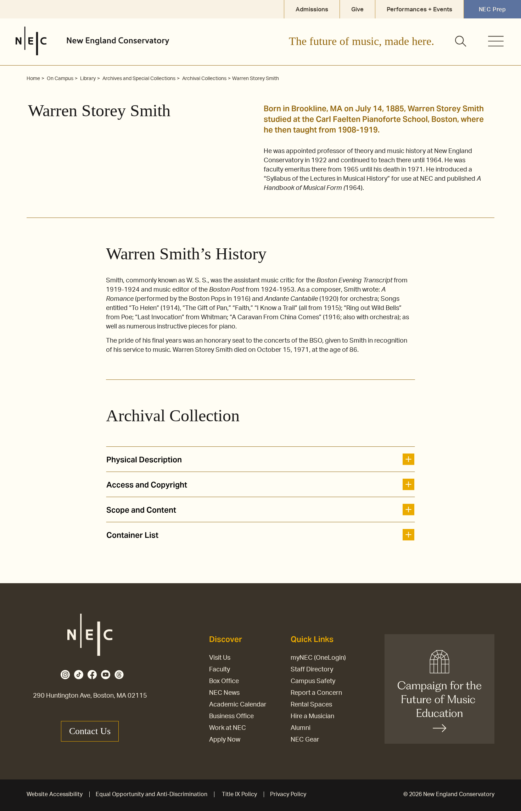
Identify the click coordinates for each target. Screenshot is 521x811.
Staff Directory (312, 669)
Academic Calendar (238, 705)
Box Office (224, 681)
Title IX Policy (239, 794)
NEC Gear (305, 740)
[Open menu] (496, 41)
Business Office (231, 716)
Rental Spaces (311, 705)
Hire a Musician (312, 716)
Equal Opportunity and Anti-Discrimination (151, 794)
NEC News (224, 693)
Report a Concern (316, 693)
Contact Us (90, 731)
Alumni (300, 728)
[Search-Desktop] (461, 42)
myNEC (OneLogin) (318, 658)
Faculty (219, 669)
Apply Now (224, 740)
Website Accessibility (55, 794)
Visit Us (219, 658)
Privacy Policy (288, 794)
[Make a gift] (439, 689)
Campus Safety (313, 681)
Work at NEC (227, 728)
